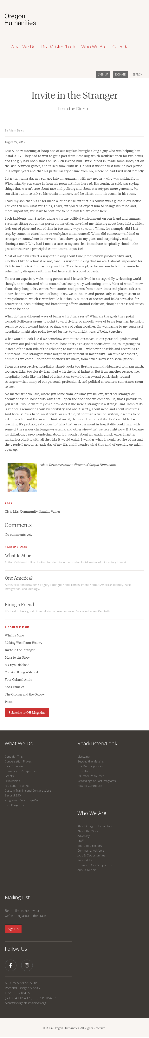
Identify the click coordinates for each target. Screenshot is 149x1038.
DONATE (120, 74)
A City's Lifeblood (17, 664)
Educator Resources (90, 776)
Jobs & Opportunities (91, 855)
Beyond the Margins (90, 761)
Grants (9, 776)
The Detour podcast (90, 766)
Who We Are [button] (94, 46)
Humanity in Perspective (21, 771)
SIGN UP (103, 74)
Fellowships (12, 781)
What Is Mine (18, 555)
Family (44, 511)
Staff (80, 841)
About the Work (87, 831)
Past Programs (14, 805)
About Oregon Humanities (94, 826)
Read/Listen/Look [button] (58, 46)
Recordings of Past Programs (96, 781)
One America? (19, 578)
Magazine (83, 756)
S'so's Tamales (14, 686)
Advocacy (83, 836)
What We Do (19, 743)
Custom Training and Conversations (28, 790)
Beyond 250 (13, 795)
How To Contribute (89, 786)
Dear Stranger (14, 766)
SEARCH (137, 74)
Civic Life (11, 511)
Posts (8, 701)
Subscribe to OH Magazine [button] (27, 712)
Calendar (121, 46)
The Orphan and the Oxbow (25, 694)
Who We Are (91, 812)
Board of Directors (89, 846)
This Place (83, 771)
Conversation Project (18, 761)
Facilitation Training (17, 786)
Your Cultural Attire (18, 679)
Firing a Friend (19, 604)
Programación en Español (21, 800)
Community (29, 511)
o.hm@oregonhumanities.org (25, 1003)
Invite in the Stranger (20, 650)
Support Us (85, 860)
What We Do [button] (23, 46)
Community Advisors (91, 850)
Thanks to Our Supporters (94, 865)
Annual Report (86, 870)
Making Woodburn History (23, 642)
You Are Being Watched (21, 672)
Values (56, 511)
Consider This (14, 756)
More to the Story (17, 657)
